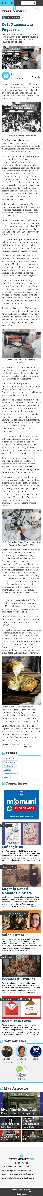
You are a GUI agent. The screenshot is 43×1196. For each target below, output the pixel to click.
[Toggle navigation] (35, 9)
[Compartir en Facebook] (32, 77)
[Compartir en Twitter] (35, 77)
